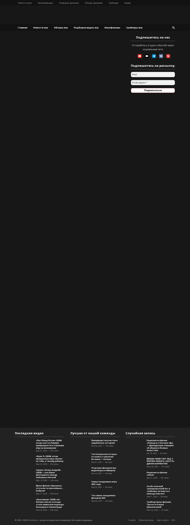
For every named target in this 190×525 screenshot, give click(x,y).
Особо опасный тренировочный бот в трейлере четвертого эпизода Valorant (158, 490)
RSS (173, 520)
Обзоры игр (61, 27)
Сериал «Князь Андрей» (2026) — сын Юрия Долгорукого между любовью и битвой (48, 474)
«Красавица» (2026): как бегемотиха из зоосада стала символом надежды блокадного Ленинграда (50, 503)
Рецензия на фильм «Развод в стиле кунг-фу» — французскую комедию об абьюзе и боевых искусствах (160, 445)
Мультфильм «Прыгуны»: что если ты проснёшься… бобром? (50, 488)
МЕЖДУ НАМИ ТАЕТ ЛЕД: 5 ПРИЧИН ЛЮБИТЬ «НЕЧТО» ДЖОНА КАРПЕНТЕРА (160, 461)
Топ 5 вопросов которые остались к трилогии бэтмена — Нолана (104, 456)
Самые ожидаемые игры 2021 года (104, 482)
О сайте (132, 520)
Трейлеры (113, 2)
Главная (22, 27)
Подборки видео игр (86, 27)
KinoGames (32, 520)
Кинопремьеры (45, 2)
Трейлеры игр (134, 27)
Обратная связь (146, 520)
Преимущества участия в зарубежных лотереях (104, 441)
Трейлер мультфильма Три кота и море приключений (159, 504)
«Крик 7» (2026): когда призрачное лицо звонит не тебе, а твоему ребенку (49, 459)
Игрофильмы (112, 27)
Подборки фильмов (69, 2)
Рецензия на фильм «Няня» (157, 473)
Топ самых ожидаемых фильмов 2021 (103, 496)
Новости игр (40, 27)
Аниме (127, 2)
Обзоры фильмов (94, 2)
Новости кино (25, 2)
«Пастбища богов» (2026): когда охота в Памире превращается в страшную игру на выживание (50, 444)
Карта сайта (163, 520)
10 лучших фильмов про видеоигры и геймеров (103, 469)
